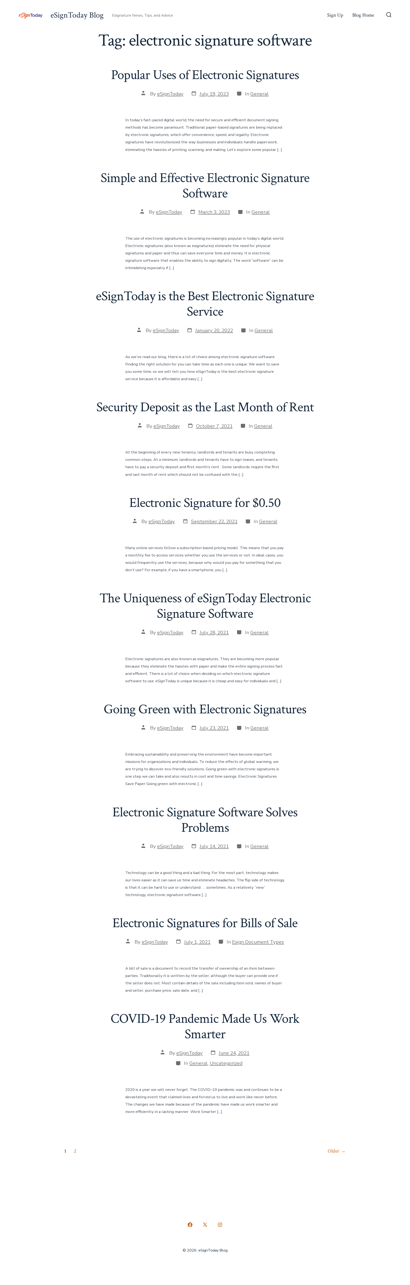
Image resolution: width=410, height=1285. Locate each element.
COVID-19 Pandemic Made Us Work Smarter (205, 1026)
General (259, 93)
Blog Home (363, 15)
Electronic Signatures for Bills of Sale (205, 923)
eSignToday (170, 93)
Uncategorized (226, 1063)
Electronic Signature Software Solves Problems (204, 820)
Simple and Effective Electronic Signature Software (205, 185)
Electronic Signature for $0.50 (205, 503)
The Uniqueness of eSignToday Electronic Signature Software (205, 605)
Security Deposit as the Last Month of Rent (204, 407)
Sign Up (335, 15)
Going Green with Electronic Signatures (205, 709)
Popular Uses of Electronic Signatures (205, 75)
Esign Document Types (258, 942)
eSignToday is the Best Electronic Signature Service (205, 303)
